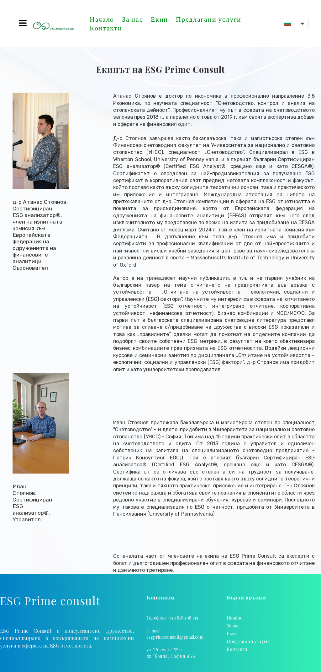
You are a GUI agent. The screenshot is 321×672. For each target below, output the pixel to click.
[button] (23, 23)
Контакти (106, 28)
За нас (132, 19)
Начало (102, 19)
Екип (159, 19)
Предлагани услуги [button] (208, 19)
